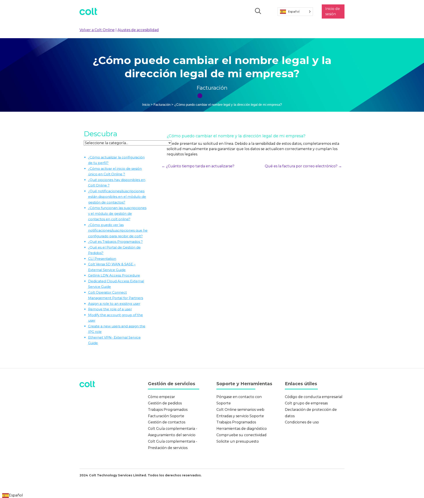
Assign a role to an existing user (114, 304)
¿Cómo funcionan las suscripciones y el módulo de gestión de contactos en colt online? (117, 213)
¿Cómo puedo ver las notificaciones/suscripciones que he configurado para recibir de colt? (118, 230)
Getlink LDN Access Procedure (114, 275)
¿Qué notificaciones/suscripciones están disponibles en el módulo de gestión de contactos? (117, 196)
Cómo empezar (161, 397)
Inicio (146, 104)
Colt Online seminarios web (240, 409)
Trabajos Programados (167, 409)
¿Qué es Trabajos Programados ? (115, 242)
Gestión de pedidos (165, 403)
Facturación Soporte (166, 416)
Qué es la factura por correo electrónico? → (303, 166)
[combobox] (12, 495)
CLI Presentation (102, 259)
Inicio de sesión (332, 11)
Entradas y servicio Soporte (240, 416)
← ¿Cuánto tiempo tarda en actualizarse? (198, 166)
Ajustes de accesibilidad (138, 30)
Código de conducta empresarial (314, 397)
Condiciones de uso (302, 422)
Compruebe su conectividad (241, 435)
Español (16, 495)
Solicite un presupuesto (237, 441)
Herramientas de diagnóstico (241, 428)
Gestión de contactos (166, 422)
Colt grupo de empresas (306, 403)
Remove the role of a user (110, 309)
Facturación (212, 88)
